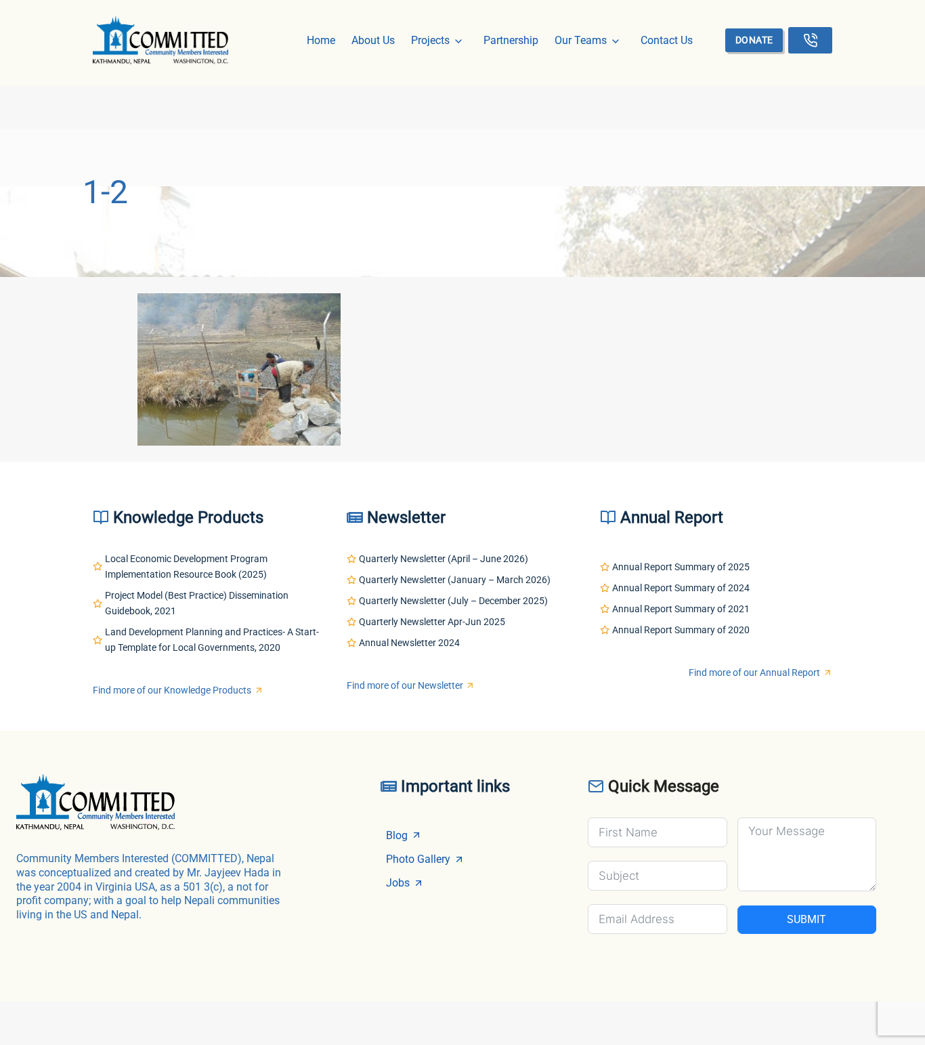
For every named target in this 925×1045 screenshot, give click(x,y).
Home (321, 40)
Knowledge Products (188, 517)
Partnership (510, 40)
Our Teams (581, 40)
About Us (373, 40)
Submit (806, 919)
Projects (430, 40)
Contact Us (667, 40)
